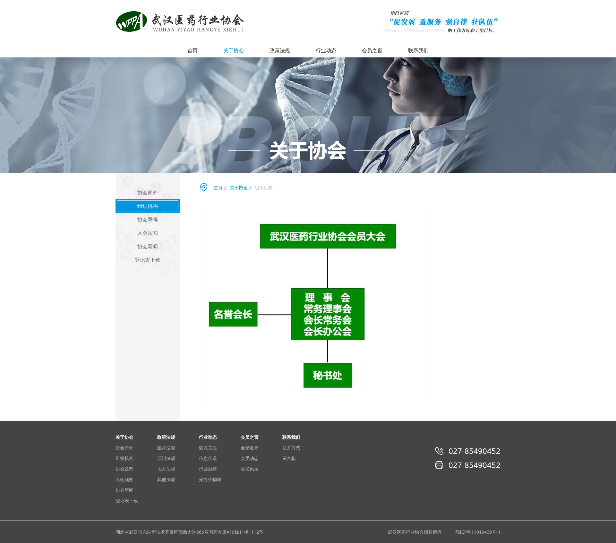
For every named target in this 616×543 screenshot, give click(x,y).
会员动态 (250, 458)
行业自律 (208, 469)
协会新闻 (147, 246)
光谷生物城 (210, 479)
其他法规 (166, 479)
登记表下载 (147, 259)
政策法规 (280, 50)
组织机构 (147, 205)
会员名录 (250, 448)
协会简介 (147, 192)
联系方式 (291, 448)
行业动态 (326, 50)
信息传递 (208, 458)
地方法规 (166, 469)
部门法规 (166, 458)
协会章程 (147, 219)
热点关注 (208, 448)
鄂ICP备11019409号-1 (478, 532)
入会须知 (147, 232)
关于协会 (233, 50)
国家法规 (166, 448)
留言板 (289, 458)
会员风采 (250, 469)
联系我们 (418, 50)
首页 (192, 50)
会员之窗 (372, 50)
